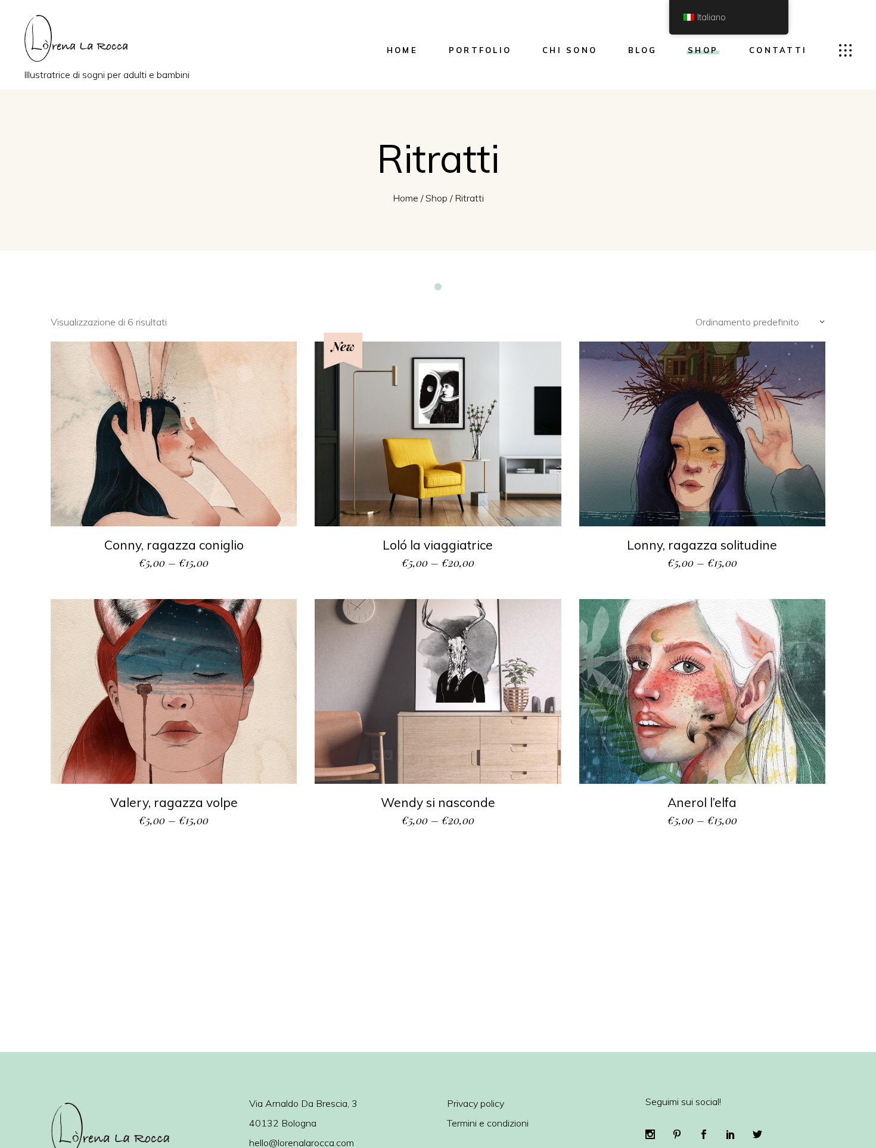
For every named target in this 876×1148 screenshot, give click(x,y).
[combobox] (755, 321)
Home (405, 198)
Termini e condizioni (488, 1123)
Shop (436, 198)
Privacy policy (475, 1103)
